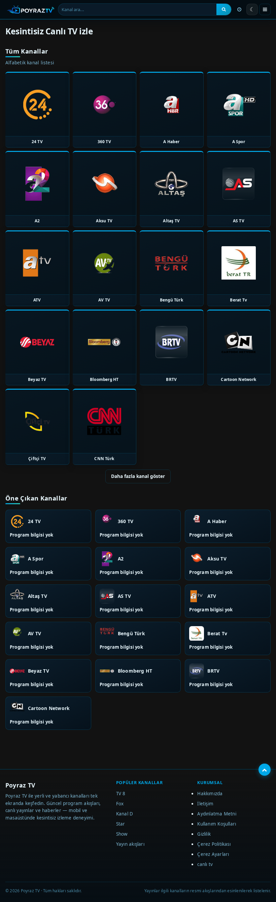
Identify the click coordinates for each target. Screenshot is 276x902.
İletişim (205, 804)
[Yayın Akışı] (239, 9)
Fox (120, 804)
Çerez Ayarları (213, 854)
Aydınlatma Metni (216, 814)
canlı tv (205, 864)
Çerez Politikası (214, 844)
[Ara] (223, 9)
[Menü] (265, 9)
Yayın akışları (130, 844)
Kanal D (124, 814)
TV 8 (121, 794)
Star (120, 824)
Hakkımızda (209, 794)
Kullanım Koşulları (216, 824)
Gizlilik (204, 834)
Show (122, 834)
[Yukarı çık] (264, 770)
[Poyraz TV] (30, 9)
